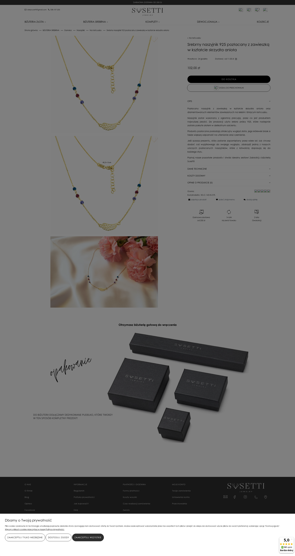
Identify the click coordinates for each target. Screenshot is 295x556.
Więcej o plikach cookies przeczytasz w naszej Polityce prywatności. (34, 529)
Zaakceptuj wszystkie (88, 537)
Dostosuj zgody (58, 537)
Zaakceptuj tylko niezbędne (25, 537)
